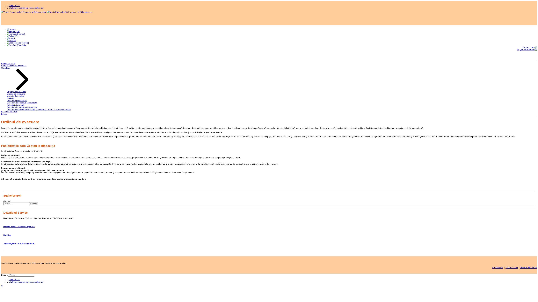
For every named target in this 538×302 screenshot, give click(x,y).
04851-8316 (14, 5)
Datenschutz (511, 267)
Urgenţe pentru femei (16, 91)
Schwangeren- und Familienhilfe (18, 243)
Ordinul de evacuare (16, 94)
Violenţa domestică (15, 96)
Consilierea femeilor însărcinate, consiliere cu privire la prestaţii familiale (39, 109)
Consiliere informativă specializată (22, 103)
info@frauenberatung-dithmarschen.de (26, 8)
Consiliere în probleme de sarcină (22, 107)
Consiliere (5, 68)
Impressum (497, 267)
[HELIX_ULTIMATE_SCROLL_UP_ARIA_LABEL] (2, 286)
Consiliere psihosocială (17, 100)
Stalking (10, 98)
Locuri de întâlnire (9, 112)
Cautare (7, 201)
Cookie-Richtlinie (528, 267)
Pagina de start (8, 63)
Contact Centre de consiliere (13, 66)
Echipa (4, 114)
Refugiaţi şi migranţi (15, 105)
